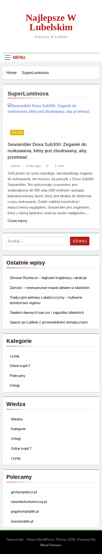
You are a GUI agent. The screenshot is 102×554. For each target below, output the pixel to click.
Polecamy (17, 376)
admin (15, 166)
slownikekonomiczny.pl (29, 502)
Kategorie (18, 429)
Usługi (17, 132)
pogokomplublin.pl (25, 511)
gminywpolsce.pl (24, 492)
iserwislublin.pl (22, 521)
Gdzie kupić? (20, 366)
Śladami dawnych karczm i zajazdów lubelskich (47, 312)
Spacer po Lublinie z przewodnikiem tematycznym (49, 322)
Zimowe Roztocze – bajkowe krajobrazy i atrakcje (48, 278)
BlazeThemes (50, 545)
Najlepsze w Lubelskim (51, 22)
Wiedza (17, 419)
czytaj (14, 356)
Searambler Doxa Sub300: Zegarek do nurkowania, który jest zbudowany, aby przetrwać (47, 151)
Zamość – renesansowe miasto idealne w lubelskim (50, 288)
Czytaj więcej (17, 220)
